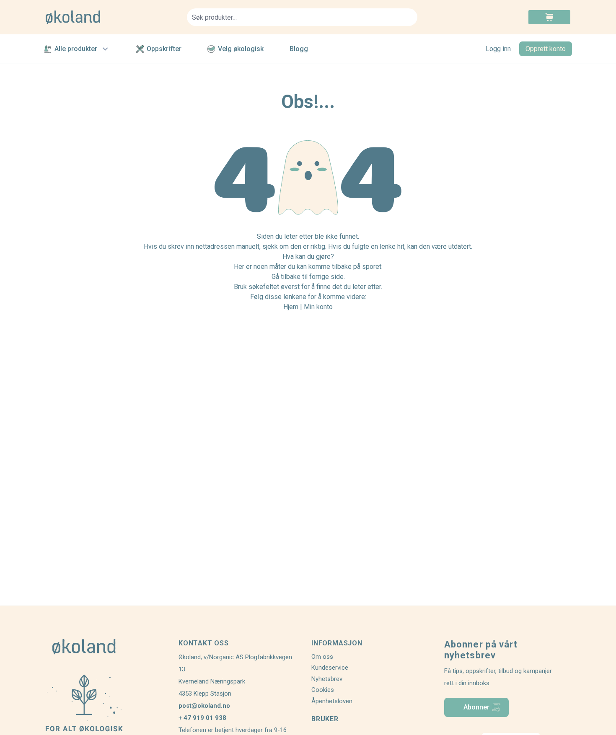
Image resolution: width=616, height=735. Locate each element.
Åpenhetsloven (331, 701)
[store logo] (111, 17)
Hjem (290, 307)
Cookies (322, 690)
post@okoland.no (204, 705)
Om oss (322, 656)
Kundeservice (329, 667)
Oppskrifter (164, 49)
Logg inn (498, 49)
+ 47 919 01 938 (202, 718)
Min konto (318, 307)
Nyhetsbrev (326, 679)
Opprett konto (545, 49)
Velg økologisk (241, 49)
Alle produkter (75, 49)
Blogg (299, 49)
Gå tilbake (286, 277)
